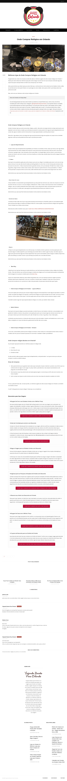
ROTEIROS (29, 30)
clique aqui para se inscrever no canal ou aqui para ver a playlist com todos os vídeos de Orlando (32, 111)
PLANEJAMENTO (18, 30)
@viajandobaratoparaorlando (39, 103)
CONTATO (37, 33)
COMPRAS (56, 30)
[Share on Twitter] (4, 83)
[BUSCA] (59, 1)
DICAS (37, 30)
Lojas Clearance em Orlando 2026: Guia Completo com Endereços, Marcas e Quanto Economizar (57, 741)
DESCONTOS (46, 30)
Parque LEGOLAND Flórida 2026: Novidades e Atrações (36, 728)
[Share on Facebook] (4, 79)
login (12, 651)
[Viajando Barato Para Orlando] (33, 16)
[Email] (4, 89)
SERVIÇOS (29, 33)
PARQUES (8, 30)
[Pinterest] (4, 86)
